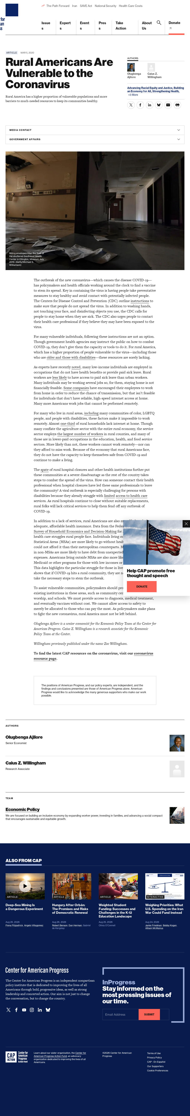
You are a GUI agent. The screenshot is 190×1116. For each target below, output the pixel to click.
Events (84, 25)
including (91, 413)
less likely (59, 377)
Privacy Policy (154, 1057)
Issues (46, 25)
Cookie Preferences (157, 1070)
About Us (147, 25)
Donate (174, 23)
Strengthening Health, (165, 91)
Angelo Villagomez (33, 925)
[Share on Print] (177, 105)
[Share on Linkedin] (149, 105)
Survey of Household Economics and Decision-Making (75, 531)
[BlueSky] (48, 1010)
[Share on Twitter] (131, 105)
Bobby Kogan (170, 925)
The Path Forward (57, 6)
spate (45, 469)
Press (102, 25)
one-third (67, 423)
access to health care (131, 495)
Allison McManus (154, 928)
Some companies (76, 387)
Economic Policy (23, 809)
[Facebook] (16, 1010)
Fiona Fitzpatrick (14, 925)
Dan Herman (75, 925)
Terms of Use (154, 1053)
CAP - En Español (156, 1061)
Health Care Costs (130, 6)
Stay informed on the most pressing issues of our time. (136, 991)
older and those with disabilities (71, 357)
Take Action (121, 25)
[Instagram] (32, 1010)
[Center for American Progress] (12, 17)
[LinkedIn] (40, 1010)
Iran (74, 6)
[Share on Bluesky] (159, 105)
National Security (105, 6)
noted (76, 367)
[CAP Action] (18, 1057)
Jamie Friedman (153, 925)
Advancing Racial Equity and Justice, (150, 88)
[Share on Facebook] (140, 105)
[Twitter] (9, 1010)
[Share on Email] (168, 105)
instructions (140, 300)
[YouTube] (24, 1010)
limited (109, 495)
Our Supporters (155, 1066)
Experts (65, 25)
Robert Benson (60, 925)
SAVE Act (86, 6)
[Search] (159, 27)
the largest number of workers (80, 433)
